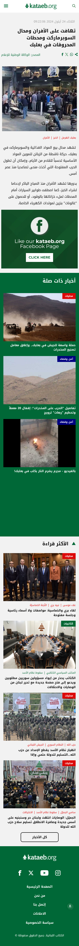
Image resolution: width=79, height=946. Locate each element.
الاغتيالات (28, 812)
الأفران (46, 137)
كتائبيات (68, 623)
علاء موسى (69, 605)
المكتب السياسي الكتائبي (61, 672)
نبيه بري (54, 605)
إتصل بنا (39, 904)
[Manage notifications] (70, 906)
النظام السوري (55, 744)
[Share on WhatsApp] (71, 55)
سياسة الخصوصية (40, 923)
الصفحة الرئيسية (39, 887)
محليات (69, 296)
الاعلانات (39, 914)
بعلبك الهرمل (69, 137)
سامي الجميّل (68, 812)
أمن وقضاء (66, 359)
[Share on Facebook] (62, 55)
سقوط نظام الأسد (32, 672)
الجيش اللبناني (35, 744)
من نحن (39, 896)
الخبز (55, 137)
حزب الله (71, 744)
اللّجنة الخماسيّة (38, 605)
